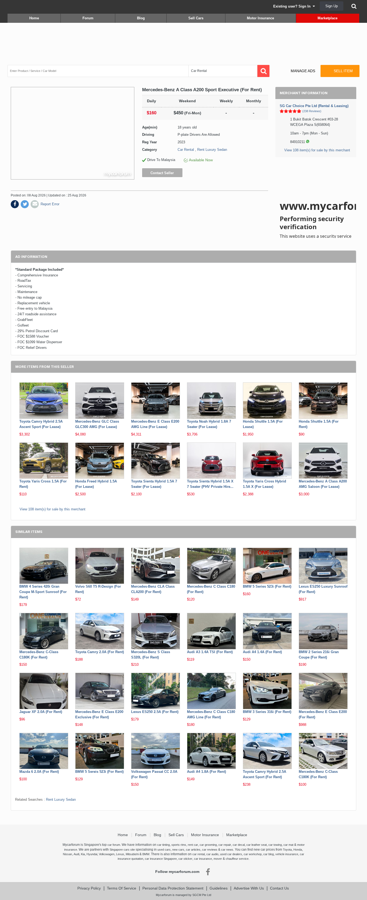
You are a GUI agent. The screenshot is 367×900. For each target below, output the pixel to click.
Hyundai (92, 854)
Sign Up (331, 6)
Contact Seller (162, 173)
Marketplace (327, 18)
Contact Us (279, 888)
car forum (113, 844)
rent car (193, 844)
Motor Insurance (260, 18)
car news (227, 849)
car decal (239, 844)
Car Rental (186, 150)
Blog (141, 18)
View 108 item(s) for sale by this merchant (317, 150)
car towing (275, 844)
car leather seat (256, 844)
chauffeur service (237, 858)
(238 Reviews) (311, 111)
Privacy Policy (89, 888)
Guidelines (219, 888)
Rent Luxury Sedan (212, 150)
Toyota (287, 849)
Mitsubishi (132, 854)
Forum (87, 18)
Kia (83, 854)
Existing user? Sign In (293, 6)
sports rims (178, 844)
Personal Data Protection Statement (172, 888)
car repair (224, 844)
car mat (288, 844)
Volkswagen (106, 854)
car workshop (253, 854)
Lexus (120, 854)
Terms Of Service (121, 888)
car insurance (203, 858)
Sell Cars (195, 18)
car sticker (185, 858)
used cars (164, 849)
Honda (297, 849)
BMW (145, 854)
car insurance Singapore (161, 858)
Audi (76, 854)
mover (218, 858)
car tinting (163, 844)
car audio (212, 854)
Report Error (50, 204)
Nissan (67, 854)
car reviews (209, 849)
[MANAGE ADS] (298, 66)
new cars (178, 849)
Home (34, 18)
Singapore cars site (122, 849)
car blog (268, 854)
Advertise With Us (249, 888)
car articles (193, 849)
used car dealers (231, 854)
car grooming (208, 844)
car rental (198, 854)
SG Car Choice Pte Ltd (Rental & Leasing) (314, 106)
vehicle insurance (286, 854)
